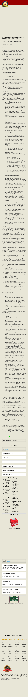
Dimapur (15, 488)
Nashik (6, 505)
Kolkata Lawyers (24, 643)
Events (10, 674)
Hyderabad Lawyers (24, 661)
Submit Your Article (14, 514)
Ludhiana (15, 493)
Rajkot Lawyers (10, 657)
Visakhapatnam (17, 501)
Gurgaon (7, 485)
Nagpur (6, 500)
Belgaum (7, 502)
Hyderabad (16, 500)
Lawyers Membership (9, 603)
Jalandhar (7, 490)
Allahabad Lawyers (3, 650)
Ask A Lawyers (14, 445)
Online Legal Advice (6, 38)
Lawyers (6, 674)
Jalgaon (6, 503)
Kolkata (15, 480)
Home (2, 674)
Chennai (15, 497)
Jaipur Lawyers (24, 650)
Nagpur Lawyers (17, 650)
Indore (6, 509)
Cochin (15, 503)
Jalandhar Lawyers (10, 647)
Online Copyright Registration (14, 528)
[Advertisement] (14, 22)
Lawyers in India (14, 38)
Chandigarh (7, 480)
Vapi (14, 510)
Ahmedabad (7, 506)
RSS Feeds (16, 675)
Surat (6, 508)
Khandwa (7, 510)
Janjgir (14, 487)
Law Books (10, 675)
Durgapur (15, 483)
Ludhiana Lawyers (24, 654)
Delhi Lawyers (3, 643)
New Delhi (15, 491)
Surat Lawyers (17, 661)
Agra (6, 492)
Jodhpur (7, 493)
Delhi (6, 479)
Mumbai (7, 498)
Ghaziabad (7, 489)
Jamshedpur (16, 484)
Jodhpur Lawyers (10, 661)
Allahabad (7, 482)
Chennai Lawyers (24, 657)
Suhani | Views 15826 (7, 44)
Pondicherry (16, 505)
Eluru (14, 508)
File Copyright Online (6, 37)
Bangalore (15, 498)
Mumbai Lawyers (17, 643)
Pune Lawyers (17, 647)
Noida (6, 488)
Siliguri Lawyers (24, 647)
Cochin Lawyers (10, 654)
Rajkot (6, 512)
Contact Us (21, 675)
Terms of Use (4, 675)
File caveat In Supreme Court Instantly (14, 635)
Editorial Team (16, 674)
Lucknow (7, 483)
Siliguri (15, 481)
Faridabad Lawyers (10, 643)
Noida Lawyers (3, 657)
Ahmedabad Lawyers (17, 657)
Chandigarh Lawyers (4, 647)
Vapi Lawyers (10, 650)
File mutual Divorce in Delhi (17, 37)
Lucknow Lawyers (3, 654)
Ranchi (15, 485)
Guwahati (15, 490)
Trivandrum (16, 507)
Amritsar (7, 495)
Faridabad (7, 486)
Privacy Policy (23, 674)
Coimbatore (16, 504)
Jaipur (14, 494)
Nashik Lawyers (17, 654)
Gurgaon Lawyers (3, 661)
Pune (6, 499)
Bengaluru (15, 511)
